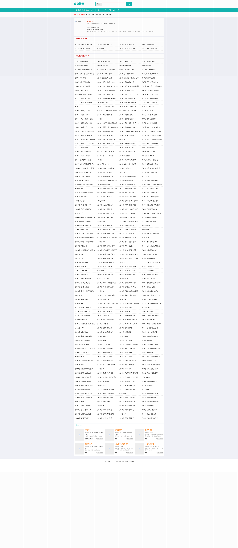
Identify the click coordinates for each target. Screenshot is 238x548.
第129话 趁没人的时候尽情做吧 (151, 197)
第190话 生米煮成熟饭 (81, 270)
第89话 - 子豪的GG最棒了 (149, 151)
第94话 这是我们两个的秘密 (83, 160)
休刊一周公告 (79, 188)
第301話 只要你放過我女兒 (149, 397)
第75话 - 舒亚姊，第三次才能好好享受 (86, 139)
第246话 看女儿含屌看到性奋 (83, 336)
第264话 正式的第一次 (148, 352)
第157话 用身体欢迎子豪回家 (127, 229)
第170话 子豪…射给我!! (126, 246)
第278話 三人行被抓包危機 (83, 373)
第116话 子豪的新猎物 (103, 184)
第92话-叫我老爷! (124, 156)
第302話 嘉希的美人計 (103, 401)
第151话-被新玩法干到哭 (149, 221)
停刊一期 (122, 139)
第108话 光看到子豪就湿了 (83, 176)
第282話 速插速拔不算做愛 (83, 377)
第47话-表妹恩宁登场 (148, 106)
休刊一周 (122, 172)
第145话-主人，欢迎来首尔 (105, 217)
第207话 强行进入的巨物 (149, 287)
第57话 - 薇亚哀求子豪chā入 (127, 119)
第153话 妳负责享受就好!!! (105, 225)
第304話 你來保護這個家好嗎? (150, 401)
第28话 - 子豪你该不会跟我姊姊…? (152, 86)
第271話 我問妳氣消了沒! (149, 360)
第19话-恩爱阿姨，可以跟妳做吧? (129, 78)
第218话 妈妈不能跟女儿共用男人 (129, 303)
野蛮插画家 (118, 430)
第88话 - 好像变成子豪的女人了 (128, 151)
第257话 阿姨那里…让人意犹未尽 (85, 348)
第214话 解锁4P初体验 (82, 299)
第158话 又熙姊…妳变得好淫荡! (84, 233)
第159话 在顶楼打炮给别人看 (105, 233)
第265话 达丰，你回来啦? (104, 356)
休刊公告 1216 (146, 225)
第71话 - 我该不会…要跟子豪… (84, 135)
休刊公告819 (123, 262)
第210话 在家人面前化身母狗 (150, 291)
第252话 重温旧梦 (147, 340)
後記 (152, 432)
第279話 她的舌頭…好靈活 (105, 373)
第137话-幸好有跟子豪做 (104, 209)
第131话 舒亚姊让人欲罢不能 (150, 201)
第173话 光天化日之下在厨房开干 (107, 250)
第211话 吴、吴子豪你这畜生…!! (106, 295)
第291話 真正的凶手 (147, 385)
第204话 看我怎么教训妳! (82, 287)
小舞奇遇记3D (149, 444)
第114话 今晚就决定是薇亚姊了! (151, 180)
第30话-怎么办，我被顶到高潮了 (106, 90)
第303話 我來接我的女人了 (127, 401)
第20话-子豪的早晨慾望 (148, 78)
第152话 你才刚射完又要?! (83, 225)
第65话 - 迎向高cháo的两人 (127, 127)
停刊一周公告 (145, 176)
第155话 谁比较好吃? (81, 229)
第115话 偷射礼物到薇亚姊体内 (84, 184)
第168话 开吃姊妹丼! (81, 246)
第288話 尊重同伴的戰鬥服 (149, 381)
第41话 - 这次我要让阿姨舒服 (83, 102)
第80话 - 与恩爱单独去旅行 (127, 143)
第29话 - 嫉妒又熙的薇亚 (82, 90)
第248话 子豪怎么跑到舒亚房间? (151, 336)
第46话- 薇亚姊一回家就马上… (128, 106)
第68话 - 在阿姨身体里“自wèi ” (106, 131)
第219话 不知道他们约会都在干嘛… (152, 303)
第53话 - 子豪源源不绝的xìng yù (106, 115)
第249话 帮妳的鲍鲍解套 (82, 340)
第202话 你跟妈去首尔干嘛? (127, 283)
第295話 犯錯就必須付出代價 (83, 393)
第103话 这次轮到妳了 (125, 168)
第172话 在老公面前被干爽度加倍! (85, 250)
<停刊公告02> (101, 201)
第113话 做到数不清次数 (126, 180)
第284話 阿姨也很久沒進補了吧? (128, 377)
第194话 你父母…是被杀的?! (105, 274)
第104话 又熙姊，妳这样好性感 (151, 168)
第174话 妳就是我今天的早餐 (127, 250)
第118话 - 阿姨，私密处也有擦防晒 (152, 184)
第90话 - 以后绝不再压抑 (82, 156)
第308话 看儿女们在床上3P (83, 410)
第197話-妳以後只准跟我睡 (83, 278)
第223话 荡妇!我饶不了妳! (82, 311)
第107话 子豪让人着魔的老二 (150, 172)
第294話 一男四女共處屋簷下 (127, 389)
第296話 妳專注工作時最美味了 (106, 393)
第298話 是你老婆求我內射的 (83, 397)
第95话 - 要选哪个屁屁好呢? (127, 160)
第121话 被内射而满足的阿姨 (150, 188)
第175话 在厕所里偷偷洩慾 (149, 250)
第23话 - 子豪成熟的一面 (126, 82)
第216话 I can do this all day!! (150, 299)
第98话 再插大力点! (103, 164)
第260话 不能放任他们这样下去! (151, 348)
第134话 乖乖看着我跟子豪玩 (127, 205)
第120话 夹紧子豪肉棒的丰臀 (127, 188)
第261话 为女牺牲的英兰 (82, 352)
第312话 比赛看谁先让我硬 (83, 414)
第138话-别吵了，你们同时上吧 (128, 209)
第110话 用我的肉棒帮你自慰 (127, 176)
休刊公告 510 (79, 303)
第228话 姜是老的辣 (103, 315)
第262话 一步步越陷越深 (104, 352)
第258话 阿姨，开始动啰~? (105, 348)
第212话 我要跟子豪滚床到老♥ (128, 295)
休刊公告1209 (123, 278)
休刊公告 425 (101, 406)
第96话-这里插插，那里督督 (150, 160)
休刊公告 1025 (146, 377)
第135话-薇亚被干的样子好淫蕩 (151, 205)
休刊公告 (100, 119)
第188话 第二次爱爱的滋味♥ (127, 266)
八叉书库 (131, 461)
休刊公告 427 (123, 299)
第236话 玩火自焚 (102, 324)
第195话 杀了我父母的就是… (127, 274)
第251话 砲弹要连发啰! (126, 340)
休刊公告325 (101, 242)
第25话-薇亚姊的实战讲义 (82, 86)
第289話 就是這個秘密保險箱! (84, 385)
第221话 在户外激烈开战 (104, 307)
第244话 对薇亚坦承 (125, 332)
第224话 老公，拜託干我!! (104, 311)
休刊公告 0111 (123, 336)
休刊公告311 (145, 238)
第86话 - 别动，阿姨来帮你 (83, 151)
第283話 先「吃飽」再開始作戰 (106, 377)
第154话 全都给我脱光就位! (127, 225)
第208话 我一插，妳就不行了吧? (84, 291)
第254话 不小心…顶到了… (105, 344)
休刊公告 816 (101, 369)
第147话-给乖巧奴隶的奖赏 (149, 217)
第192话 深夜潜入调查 (148, 270)
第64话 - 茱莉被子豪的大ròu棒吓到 (107, 127)
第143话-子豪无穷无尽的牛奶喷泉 (151, 213)
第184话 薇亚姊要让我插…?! (105, 262)
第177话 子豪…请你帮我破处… (128, 254)
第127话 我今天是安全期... (105, 197)
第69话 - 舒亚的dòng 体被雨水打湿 (129, 131)
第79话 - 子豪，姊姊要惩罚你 (105, 143)
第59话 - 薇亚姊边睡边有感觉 (83, 123)
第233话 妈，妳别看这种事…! (128, 319)
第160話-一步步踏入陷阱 (126, 233)
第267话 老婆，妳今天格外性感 (151, 356)
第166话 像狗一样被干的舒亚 (127, 242)
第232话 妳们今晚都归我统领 (105, 319)
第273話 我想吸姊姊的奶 (126, 365)
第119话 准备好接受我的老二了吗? (107, 188)
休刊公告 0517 (79, 356)
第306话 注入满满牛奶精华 (127, 406)
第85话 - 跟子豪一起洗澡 (149, 147)
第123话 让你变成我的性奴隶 (105, 192)
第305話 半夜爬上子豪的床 (83, 406)
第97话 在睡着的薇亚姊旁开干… (84, 164)
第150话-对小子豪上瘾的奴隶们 (128, 221)
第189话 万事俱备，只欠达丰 (150, 266)
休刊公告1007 (101, 270)
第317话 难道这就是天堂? (127, 418)
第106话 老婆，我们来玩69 (105, 172)
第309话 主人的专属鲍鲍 (104, 410)
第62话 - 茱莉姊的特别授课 (149, 123)
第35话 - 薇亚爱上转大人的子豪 (128, 94)
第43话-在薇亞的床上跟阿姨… (128, 102)
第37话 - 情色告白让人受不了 (83, 98)
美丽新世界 (88, 444)
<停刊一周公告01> (80, 201)
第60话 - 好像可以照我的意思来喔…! (108, 123)
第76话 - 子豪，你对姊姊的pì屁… (107, 139)
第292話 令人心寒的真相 (82, 389)
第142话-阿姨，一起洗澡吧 (127, 213)
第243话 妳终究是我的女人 (105, 332)
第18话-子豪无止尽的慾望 (104, 78)
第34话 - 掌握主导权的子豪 (105, 94)
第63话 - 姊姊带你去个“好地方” (84, 127)
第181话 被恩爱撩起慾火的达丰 (128, 258)
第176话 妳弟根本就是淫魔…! (106, 254)
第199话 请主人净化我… (149, 278)
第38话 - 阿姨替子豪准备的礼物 (106, 98)
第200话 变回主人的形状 (82, 283)
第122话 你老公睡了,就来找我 (84, 192)
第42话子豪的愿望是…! (104, 102)
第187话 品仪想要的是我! (104, 266)
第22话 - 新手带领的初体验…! (106, 82)
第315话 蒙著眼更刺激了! (82, 418)
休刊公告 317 (79, 295)
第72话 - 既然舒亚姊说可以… (105, 135)
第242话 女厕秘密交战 (81, 332)
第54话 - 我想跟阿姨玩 (126, 115)
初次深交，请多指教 (121, 444)
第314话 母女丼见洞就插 (149, 414)
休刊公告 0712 (79, 365)
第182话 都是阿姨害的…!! (149, 258)
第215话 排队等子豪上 (103, 299)
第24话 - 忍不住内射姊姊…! (150, 82)
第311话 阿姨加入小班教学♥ (150, 410)
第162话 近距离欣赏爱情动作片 (84, 238)
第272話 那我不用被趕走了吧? (106, 365)
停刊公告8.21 (79, 106)
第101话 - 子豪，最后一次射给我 (84, 168)
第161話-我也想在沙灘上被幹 (150, 233)
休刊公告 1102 (79, 328)
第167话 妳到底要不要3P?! (149, 242)
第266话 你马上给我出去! (126, 356)
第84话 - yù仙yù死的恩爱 (126, 147)
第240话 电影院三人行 (125, 328)
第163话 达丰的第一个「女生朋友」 (107, 238)
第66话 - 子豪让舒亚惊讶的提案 (151, 127)
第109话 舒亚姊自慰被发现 (105, 176)
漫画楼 (126, 461)
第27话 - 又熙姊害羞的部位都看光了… (130, 86)
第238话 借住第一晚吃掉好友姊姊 (151, 324)
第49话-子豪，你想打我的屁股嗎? (107, 110)
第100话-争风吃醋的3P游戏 (150, 164)
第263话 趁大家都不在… (126, 352)
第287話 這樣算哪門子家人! (127, 381)
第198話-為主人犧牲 (103, 278)
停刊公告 (100, 160)
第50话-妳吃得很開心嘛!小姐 (127, 110)
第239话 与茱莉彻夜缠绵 (104, 328)
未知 (116, 438)
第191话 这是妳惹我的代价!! (127, 270)
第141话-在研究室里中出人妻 (105, 213)
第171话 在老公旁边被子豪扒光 (151, 246)
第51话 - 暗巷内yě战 (147, 110)
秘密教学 (88, 430)
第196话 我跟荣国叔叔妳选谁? (150, 274)
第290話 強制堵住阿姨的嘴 (127, 385)
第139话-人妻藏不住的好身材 (150, 209)
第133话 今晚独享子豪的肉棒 (105, 205)
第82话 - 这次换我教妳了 (82, 147)
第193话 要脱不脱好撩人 (82, 274)
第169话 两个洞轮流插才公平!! (106, 246)
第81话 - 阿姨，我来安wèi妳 (150, 143)
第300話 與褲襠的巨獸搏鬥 (127, 397)
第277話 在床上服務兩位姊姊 (150, 369)
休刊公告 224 (101, 291)
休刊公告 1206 (101, 385)
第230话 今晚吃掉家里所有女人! (151, 315)
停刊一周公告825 (80, 213)
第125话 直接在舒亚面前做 (149, 192)
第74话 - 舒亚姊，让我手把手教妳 (151, 135)
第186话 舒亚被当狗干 (81, 266)
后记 (121, 446)
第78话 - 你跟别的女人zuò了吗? (84, 143)
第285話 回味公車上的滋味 (83, 381)
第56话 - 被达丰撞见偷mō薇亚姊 (84, 119)
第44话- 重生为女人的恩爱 (149, 102)
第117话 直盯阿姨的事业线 (127, 184)
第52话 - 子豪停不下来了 (82, 115)
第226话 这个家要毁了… (149, 311)
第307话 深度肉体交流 (148, 406)
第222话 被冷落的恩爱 (125, 307)
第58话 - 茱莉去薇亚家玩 (149, 119)
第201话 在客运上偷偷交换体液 (106, 283)
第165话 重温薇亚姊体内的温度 (84, 242)
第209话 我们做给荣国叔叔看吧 (128, 291)
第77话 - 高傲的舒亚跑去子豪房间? (152, 139)
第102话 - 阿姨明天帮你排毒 (105, 168)
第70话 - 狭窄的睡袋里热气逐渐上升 (152, 131)
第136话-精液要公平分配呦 (83, 209)
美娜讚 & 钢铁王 (89, 438)
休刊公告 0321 (79, 401)
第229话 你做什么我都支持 (127, 315)
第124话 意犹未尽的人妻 (126, 192)
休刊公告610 (79, 254)
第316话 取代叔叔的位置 (104, 418)
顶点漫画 (121, 461)
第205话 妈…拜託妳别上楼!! (105, 287)
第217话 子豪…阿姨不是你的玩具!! (107, 303)
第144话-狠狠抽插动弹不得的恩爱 (85, 217)
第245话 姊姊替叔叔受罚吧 (149, 332)
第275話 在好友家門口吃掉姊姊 (84, 369)
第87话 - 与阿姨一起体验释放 (105, 151)
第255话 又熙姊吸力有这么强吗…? (129, 344)
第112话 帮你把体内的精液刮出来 (107, 180)
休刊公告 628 (123, 414)
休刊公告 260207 (124, 393)
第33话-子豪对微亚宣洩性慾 (83, 94)
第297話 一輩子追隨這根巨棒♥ (150, 393)
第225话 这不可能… (125, 311)
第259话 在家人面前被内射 (127, 348)
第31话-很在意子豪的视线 (126, 90)
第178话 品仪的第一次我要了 (150, 254)
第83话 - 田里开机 (102, 147)
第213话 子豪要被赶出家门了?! (151, 295)
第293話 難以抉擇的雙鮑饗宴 (105, 389)
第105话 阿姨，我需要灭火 (83, 172)
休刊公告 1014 (146, 229)
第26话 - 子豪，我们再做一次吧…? (107, 86)
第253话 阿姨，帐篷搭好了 (83, 344)
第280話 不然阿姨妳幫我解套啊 (128, 373)
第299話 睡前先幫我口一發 (105, 397)
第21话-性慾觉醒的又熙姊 (82, 82)
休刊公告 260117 (146, 389)
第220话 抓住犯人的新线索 (83, 307)
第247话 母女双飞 (102, 336)
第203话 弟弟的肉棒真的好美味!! (151, 283)
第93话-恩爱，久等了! (148, 156)
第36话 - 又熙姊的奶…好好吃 (150, 94)
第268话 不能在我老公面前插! (84, 360)
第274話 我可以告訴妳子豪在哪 (151, 365)
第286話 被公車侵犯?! (103, 381)
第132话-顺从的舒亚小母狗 (83, 205)
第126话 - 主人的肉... (81, 197)
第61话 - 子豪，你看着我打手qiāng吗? (130, 123)
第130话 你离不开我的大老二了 (128, 201)
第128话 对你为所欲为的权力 (127, 197)
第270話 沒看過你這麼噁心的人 (128, 360)
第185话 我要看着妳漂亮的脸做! (151, 262)
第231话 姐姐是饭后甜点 (82, 319)
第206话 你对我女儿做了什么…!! (128, 287)
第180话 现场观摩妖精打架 (105, 258)
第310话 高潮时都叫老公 (126, 410)
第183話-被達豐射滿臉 (81, 262)
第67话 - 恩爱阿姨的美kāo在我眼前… (86, 131)
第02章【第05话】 (155, 446)
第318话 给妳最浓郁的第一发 (150, 418)
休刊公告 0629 (146, 307)
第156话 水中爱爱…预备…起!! (106, 229)
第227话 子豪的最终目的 (82, 315)
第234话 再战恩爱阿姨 (148, 319)
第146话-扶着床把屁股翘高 (127, 217)
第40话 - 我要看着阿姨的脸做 (150, 98)
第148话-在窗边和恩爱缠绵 (83, 221)
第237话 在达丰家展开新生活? (128, 324)
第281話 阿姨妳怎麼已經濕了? (150, 373)
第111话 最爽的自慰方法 (82, 180)
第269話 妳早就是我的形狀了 (105, 360)
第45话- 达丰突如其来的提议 (105, 106)
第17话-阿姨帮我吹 (80, 78)
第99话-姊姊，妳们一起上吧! (127, 164)
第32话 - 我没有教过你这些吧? (150, 90)
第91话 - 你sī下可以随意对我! (106, 156)
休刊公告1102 (101, 221)
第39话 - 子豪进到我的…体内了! (128, 98)
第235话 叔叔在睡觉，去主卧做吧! (85, 324)
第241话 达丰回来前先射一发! (150, 328)
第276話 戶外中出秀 (125, 369)
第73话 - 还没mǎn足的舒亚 (127, 135)
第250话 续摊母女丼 (103, 340)
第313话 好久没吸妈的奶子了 (105, 414)
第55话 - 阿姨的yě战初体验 (149, 115)
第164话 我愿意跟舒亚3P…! (127, 238)
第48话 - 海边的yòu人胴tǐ (82, 110)
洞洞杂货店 (148, 430)
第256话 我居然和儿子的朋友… (151, 344)
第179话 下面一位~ (80, 258)
